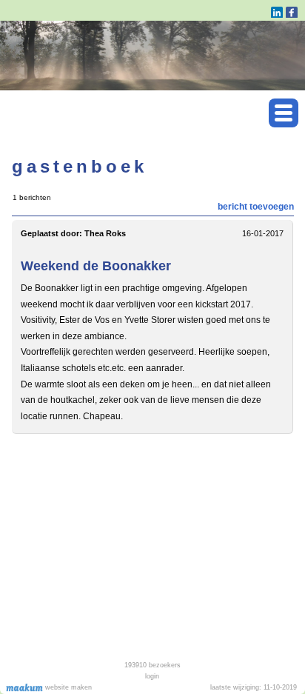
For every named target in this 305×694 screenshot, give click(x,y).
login (152, 676)
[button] (283, 113)
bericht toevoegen (256, 206)
